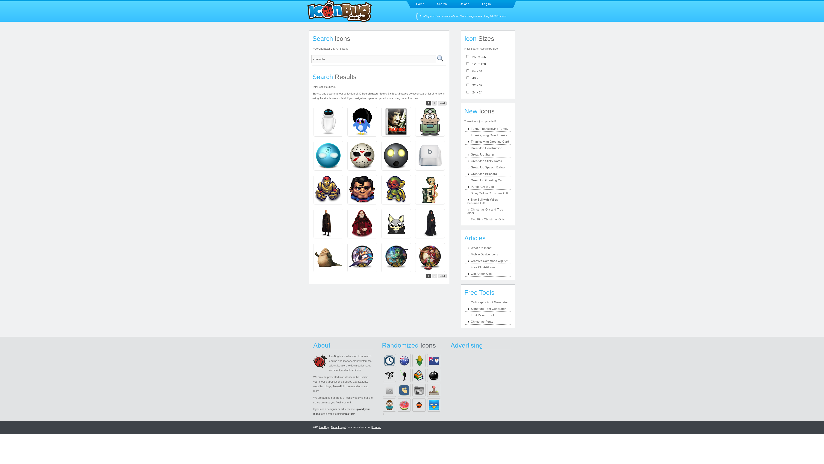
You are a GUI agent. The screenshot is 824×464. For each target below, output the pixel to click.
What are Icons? (482, 248)
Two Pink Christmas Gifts (488, 219)
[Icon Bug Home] (339, 20)
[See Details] (328, 122)
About (334, 427)
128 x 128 (478, 64)
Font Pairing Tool (482, 315)
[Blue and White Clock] (389, 360)
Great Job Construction (486, 148)
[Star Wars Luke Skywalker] (404, 375)
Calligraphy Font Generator (489, 302)
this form (349, 413)
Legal (342, 427)
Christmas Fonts (482, 321)
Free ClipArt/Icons (483, 267)
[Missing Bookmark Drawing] (419, 375)
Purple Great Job (482, 186)
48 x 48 (476, 78)
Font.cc (376, 427)
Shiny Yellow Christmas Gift (489, 193)
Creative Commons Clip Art (489, 261)
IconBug (324, 427)
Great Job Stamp (482, 154)
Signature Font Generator (488, 308)
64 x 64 (476, 71)
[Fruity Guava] (404, 405)
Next (442, 103)
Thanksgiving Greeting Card (490, 141)
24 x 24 (476, 92)
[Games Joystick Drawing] (434, 390)
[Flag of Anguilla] (434, 360)
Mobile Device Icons (484, 254)
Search (442, 4)
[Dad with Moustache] (389, 405)
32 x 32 (476, 85)
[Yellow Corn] (419, 360)
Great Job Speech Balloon (488, 167)
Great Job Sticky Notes (486, 161)
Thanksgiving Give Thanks (489, 135)
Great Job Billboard (484, 174)
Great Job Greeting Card (487, 180)
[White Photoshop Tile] (389, 390)
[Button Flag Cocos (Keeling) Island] (404, 360)
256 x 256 (478, 57)
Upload (464, 4)
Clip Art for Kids (481, 273)
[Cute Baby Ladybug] (419, 405)
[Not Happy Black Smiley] (434, 375)
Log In (486, 4)
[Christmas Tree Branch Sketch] (389, 375)
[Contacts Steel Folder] (419, 390)
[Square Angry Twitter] (434, 405)
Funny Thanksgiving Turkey (489, 128)
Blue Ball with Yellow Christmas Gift (481, 201)
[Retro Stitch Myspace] (404, 390)
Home (420, 4)
